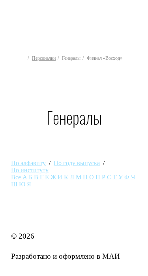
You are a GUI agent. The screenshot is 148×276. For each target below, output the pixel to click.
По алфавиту (28, 163)
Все (16, 177)
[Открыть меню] (135, 24)
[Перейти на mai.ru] (18, 10)
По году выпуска (77, 163)
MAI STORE (31, 216)
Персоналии (44, 58)
